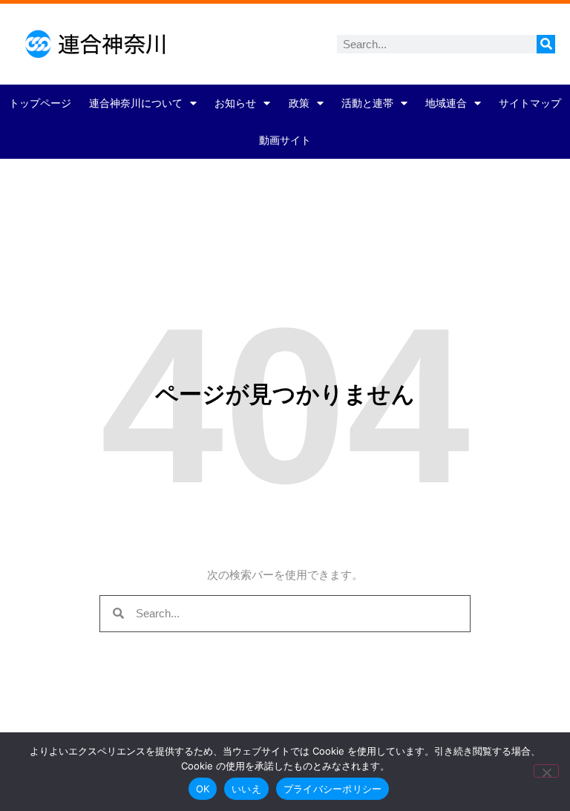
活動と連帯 (367, 103)
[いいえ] (546, 771)
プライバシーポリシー (333, 789)
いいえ (246, 789)
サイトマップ (530, 103)
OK (203, 789)
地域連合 (446, 103)
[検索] (546, 44)
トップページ (40, 103)
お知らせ (235, 103)
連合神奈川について (136, 103)
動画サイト (285, 140)
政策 (299, 103)
